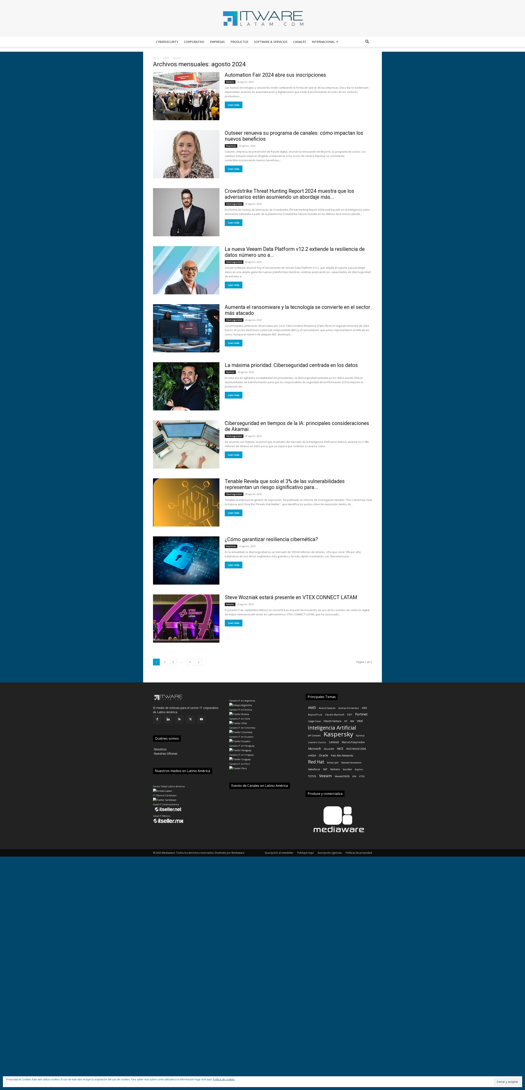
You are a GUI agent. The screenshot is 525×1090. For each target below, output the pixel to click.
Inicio (156, 58)
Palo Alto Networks (342, 755)
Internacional (323, 42)
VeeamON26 (342, 776)
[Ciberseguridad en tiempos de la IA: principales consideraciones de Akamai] (186, 444)
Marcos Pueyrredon (353, 742)
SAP (325, 769)
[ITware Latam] (262, 18)
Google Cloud (314, 721)
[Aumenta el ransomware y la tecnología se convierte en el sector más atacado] (186, 328)
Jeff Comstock (314, 735)
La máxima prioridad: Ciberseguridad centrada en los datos (291, 365)
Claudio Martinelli (334, 714)
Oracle (323, 755)
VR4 (354, 776)
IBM (352, 721)
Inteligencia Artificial (332, 728)
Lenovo (334, 742)
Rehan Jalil (332, 762)
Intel (360, 721)
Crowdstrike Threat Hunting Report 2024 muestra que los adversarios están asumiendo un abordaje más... (289, 194)
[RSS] (179, 719)
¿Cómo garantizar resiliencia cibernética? (271, 539)
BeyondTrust (315, 714)
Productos (239, 42)
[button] (367, 42)
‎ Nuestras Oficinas (165, 753)
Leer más (233, 104)
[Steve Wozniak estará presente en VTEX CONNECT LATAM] (186, 618)
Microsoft (314, 749)
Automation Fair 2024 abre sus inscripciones (275, 75)
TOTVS (312, 776)
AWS (364, 708)
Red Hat (316, 762)
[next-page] (198, 662)
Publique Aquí (305, 853)
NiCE (340, 748)
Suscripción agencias (329, 853)
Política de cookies (224, 1079)
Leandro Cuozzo (317, 742)
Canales (299, 42)
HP (345, 721)
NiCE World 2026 (356, 749)
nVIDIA (312, 755)
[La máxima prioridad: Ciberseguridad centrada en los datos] (186, 386)
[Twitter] (190, 719)
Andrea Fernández (348, 708)
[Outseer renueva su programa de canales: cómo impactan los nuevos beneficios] (186, 154)
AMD (312, 707)
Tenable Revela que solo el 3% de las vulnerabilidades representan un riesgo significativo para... (285, 484)
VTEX (361, 776)
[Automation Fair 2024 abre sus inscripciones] (186, 96)
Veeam (325, 776)
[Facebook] (157, 719)
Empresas (217, 42)
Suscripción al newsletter (279, 853)
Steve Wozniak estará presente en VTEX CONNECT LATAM (291, 597)
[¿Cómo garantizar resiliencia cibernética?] (186, 560)
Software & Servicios (271, 42)
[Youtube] (201, 719)
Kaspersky (338, 734)
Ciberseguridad (234, 203)
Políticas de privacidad (359, 853)
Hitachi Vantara (332, 721)
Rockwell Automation (351, 762)
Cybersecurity (167, 42)
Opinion (230, 372)
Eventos (230, 81)
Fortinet (361, 714)
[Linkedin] (168, 719)
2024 (166, 58)
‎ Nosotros (160, 749)
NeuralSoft (329, 748)
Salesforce (314, 769)
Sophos (359, 769)
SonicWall (347, 769)
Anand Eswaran (327, 708)
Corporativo (194, 42)
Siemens (335, 769)
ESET (349, 714)
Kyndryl (360, 735)
